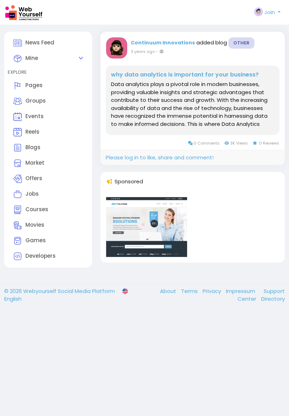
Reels (32, 131)
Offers (33, 178)
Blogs (33, 147)
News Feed (39, 42)
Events (34, 116)
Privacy (212, 291)
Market (34, 162)
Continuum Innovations (163, 42)
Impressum (241, 291)
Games (35, 240)
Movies (34, 224)
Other (241, 42)
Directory (273, 298)
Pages (34, 85)
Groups (35, 100)
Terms (190, 291)
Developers (40, 255)
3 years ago (143, 51)
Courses (36, 209)
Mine (31, 58)
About (169, 291)
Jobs (32, 193)
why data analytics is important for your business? (185, 75)
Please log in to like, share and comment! (160, 157)
